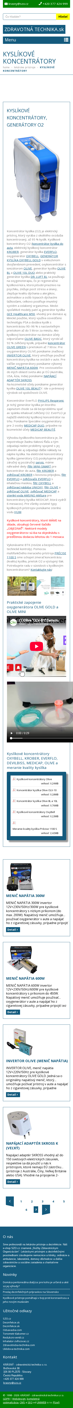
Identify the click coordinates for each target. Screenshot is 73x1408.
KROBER (13, 252)
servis (40, 462)
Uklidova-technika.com (16, 1349)
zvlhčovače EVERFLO (37, 479)
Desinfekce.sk (11, 1322)
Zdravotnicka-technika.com (19, 1345)
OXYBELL (32, 256)
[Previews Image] (10, 1201)
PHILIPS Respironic (51, 400)
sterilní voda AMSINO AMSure (26, 495)
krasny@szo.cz (18, 4)
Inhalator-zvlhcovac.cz (16, 1341)
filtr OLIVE (51, 487)
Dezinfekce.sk (11, 1326)
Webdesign (19, 1398)
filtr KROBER (45, 471)
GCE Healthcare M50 (21, 314)
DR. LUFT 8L (39, 277)
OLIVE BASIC (33, 339)
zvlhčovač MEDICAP (43, 491)
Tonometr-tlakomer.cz (16, 1333)
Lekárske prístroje (26, 67)
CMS (22, 1402)
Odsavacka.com (12, 1330)
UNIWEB (41, 1402)
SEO (30, 1402)
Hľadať (63, 16)
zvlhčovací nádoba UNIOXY (25, 487)
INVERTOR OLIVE (19, 355)
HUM (17, 512)
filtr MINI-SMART (39, 466)
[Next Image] (46, 1209)
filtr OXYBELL (42, 483)
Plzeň (56, 1402)
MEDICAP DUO (34, 425)
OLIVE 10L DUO (24, 273)
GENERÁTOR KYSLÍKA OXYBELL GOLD (32, 258)
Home (7, 67)
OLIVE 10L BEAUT (28, 388)
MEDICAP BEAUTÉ (42, 429)
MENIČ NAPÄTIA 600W (22, 368)
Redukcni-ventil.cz (13, 1337)
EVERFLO (50, 252)
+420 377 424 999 (55, 4)
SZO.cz (7, 1318)
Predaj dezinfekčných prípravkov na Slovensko (31, 1292)
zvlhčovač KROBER (19, 475)
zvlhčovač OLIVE (18, 491)
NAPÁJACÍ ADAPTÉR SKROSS (31, 378)
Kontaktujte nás (41, 569)
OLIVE (28, 268)
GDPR (6, 1398)
